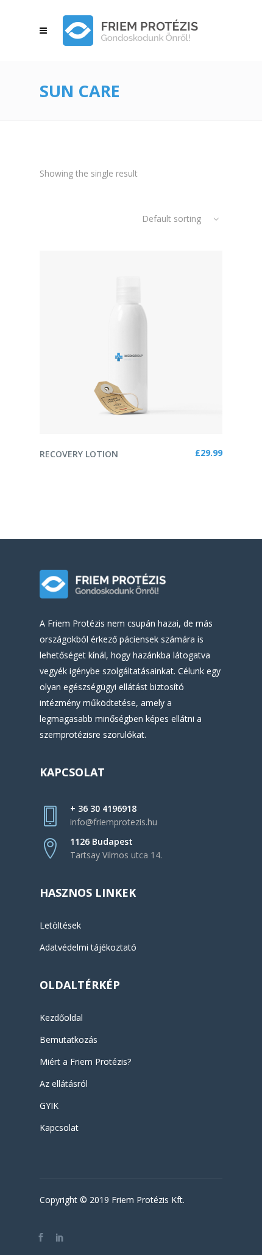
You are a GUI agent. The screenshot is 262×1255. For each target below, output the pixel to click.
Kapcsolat (59, 1127)
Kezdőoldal (61, 1017)
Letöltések (60, 925)
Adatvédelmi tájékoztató (88, 947)
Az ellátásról (64, 1083)
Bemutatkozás (68, 1039)
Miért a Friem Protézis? (85, 1061)
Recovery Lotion (79, 454)
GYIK (49, 1105)
